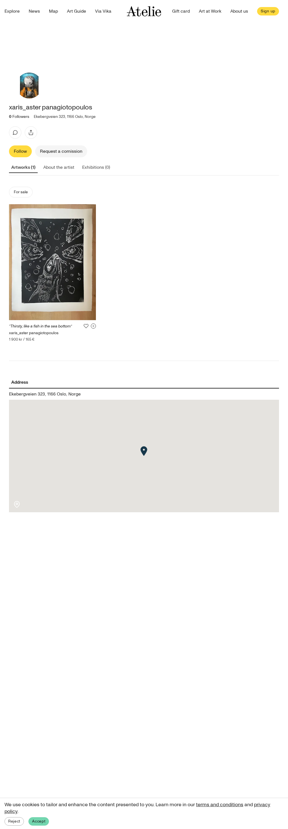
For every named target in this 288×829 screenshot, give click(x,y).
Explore (12, 11)
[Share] (31, 132)
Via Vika (103, 11)
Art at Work (210, 11)
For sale (21, 192)
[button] (144, 451)
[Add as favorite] (86, 326)
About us (239, 11)
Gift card (181, 11)
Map (53, 11)
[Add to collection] (93, 326)
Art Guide (76, 11)
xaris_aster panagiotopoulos (33, 333)
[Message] (15, 132)
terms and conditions (219, 804)
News (34, 11)
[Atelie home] (144, 11)
